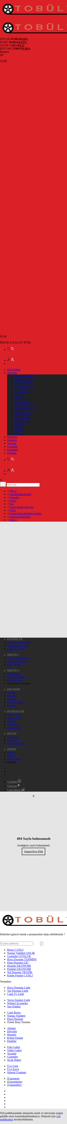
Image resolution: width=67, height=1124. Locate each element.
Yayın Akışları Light (18, 658)
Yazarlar (11, 443)
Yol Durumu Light (17, 645)
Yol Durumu (21, 388)
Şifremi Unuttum (16, 743)
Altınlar (18, 430)
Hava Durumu (22, 382)
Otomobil (12, 449)
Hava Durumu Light (18, 642)
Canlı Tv (19, 395)
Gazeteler (12, 446)
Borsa (15, 949)
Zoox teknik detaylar (21, 507)
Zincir (13, 519)
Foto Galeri (13, 714)
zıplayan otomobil (19, 516)
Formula (12, 452)
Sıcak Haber (14, 727)
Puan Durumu (22, 417)
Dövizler (19, 424)
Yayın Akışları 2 (23, 404)
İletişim (11, 752)
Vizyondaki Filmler (25, 375)
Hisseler (18, 427)
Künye (11, 755)
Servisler (12, 372)
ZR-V (13, 491)
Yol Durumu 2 (22, 391)
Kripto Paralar (22, 420)
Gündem (12, 436)
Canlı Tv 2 (20, 398)
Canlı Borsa (21, 411)
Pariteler (19, 433)
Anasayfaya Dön (33, 851)
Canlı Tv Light (15, 648)
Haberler (12, 440)
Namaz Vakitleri (23, 414)
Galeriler (12, 781)
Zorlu (12, 500)
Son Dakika (14, 369)
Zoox (12, 510)
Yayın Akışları (22, 401)
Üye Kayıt (13, 740)
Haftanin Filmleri (24, 379)
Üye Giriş (12, 736)
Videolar (12, 786)
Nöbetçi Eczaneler (24, 408)
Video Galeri (14, 717)
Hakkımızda (14, 758)
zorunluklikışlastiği (20, 494)
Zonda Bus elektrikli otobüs (25, 513)
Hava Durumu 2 (23, 385)
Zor (11, 503)
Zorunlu (14, 497)
